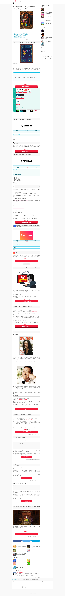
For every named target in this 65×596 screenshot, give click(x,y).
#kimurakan (19, 399)
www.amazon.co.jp (16, 63)
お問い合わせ (34, 585)
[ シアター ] (18, 1)
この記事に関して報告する (37, 577)
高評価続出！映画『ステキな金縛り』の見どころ (20, 37)
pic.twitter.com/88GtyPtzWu (23, 399)
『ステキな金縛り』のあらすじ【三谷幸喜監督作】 (20, 35)
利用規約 (23, 586)
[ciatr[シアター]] (15, 1)
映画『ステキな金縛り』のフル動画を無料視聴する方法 (20, 33)
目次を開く (26, 39)
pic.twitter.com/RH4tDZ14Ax (29, 419)
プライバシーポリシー (24, 587)
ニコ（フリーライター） (20, 572)
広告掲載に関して (24, 585)
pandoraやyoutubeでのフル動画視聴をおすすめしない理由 (21, 34)
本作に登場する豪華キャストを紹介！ (18, 36)
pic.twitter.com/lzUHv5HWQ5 (34, 311)
